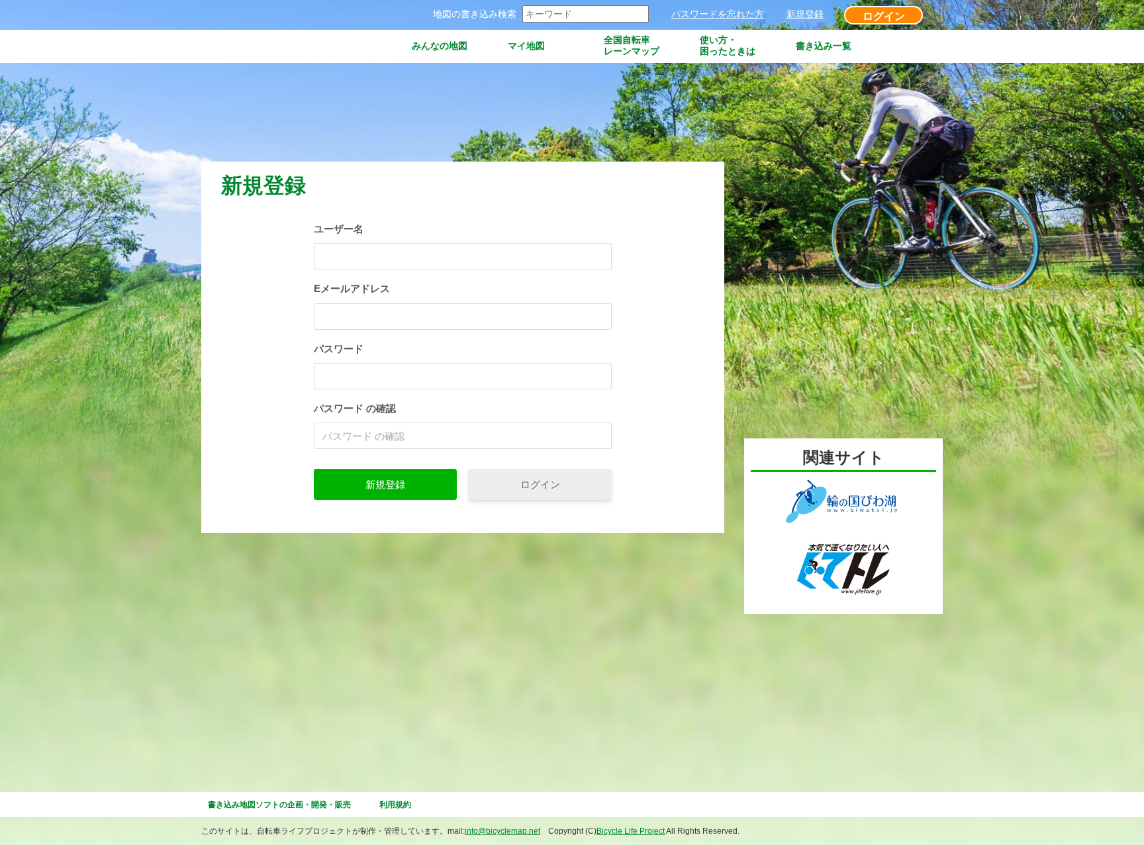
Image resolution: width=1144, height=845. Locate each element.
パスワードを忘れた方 (717, 14)
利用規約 (395, 804)
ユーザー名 (338, 228)
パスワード (338, 348)
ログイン (884, 16)
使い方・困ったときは (727, 45)
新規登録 (805, 14)
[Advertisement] (442, 113)
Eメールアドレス (352, 288)
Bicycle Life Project (630, 831)
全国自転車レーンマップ (631, 45)
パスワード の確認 (355, 408)
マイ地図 (526, 45)
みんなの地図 (439, 45)
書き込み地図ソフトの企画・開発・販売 (279, 804)
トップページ (364, 45)
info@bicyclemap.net (502, 831)
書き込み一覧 (823, 45)
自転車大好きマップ (274, 45)
